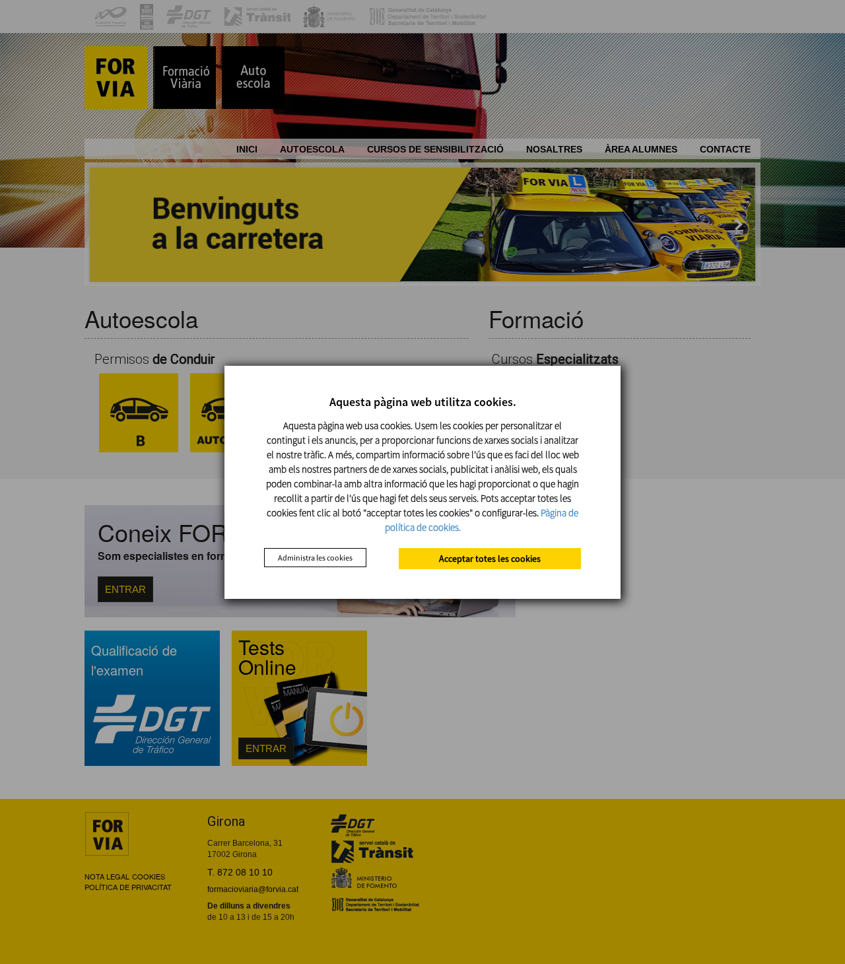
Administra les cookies (315, 558)
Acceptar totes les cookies (490, 559)
